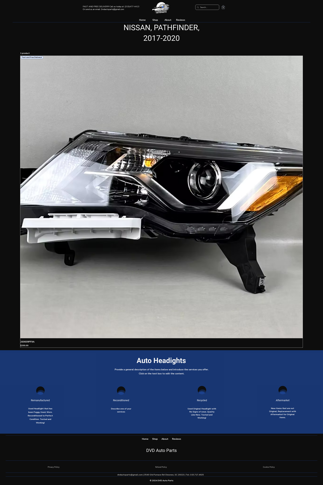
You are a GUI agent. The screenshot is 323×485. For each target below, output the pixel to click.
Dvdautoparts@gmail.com (112, 9)
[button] (223, 7)
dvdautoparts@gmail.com (130, 474)
